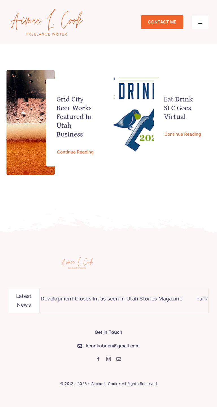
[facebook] (98, 359)
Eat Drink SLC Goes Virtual (178, 107)
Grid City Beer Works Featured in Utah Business (74, 116)
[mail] (118, 359)
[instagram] (108, 359)
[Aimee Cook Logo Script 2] (47, 9)
